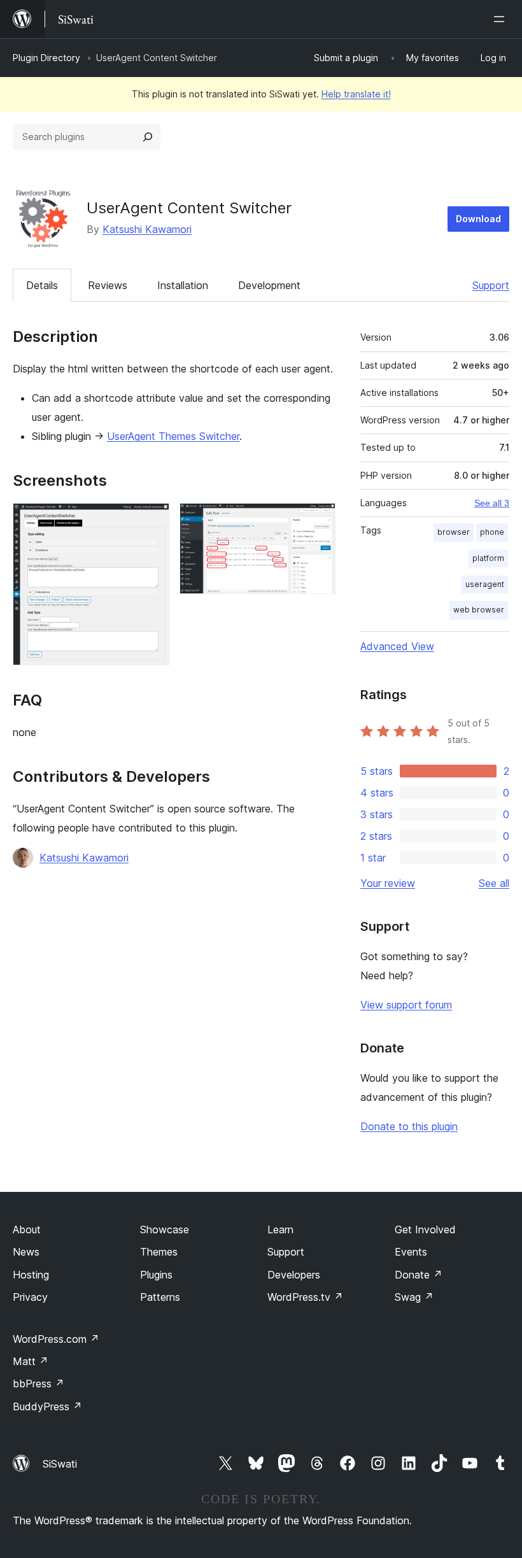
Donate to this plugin (409, 1126)
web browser (478, 609)
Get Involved (425, 1229)
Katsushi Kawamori (147, 229)
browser (453, 532)
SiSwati (60, 1463)
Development (269, 285)
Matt (30, 1361)
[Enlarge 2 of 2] (318, 520)
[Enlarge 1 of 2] (152, 520)
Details (42, 285)
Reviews (107, 285)
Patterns (160, 1297)
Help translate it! (356, 94)
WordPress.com (56, 1339)
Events (411, 1251)
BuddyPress (47, 1406)
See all (494, 883)
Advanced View (397, 646)
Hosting (31, 1274)
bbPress (38, 1383)
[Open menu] (501, 19)
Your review (387, 883)
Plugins (156, 1274)
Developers (293, 1274)
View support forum (406, 1004)
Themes (159, 1251)
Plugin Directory (46, 57)
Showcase (164, 1229)
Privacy (30, 1297)
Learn (280, 1229)
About (27, 1229)
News (26, 1251)
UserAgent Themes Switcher (173, 436)
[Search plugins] (147, 137)
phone (492, 532)
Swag (414, 1297)
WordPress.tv (305, 1297)
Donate (418, 1274)
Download (478, 218)
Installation (182, 285)
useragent (484, 584)
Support (490, 285)
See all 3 (491, 503)
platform (488, 558)
